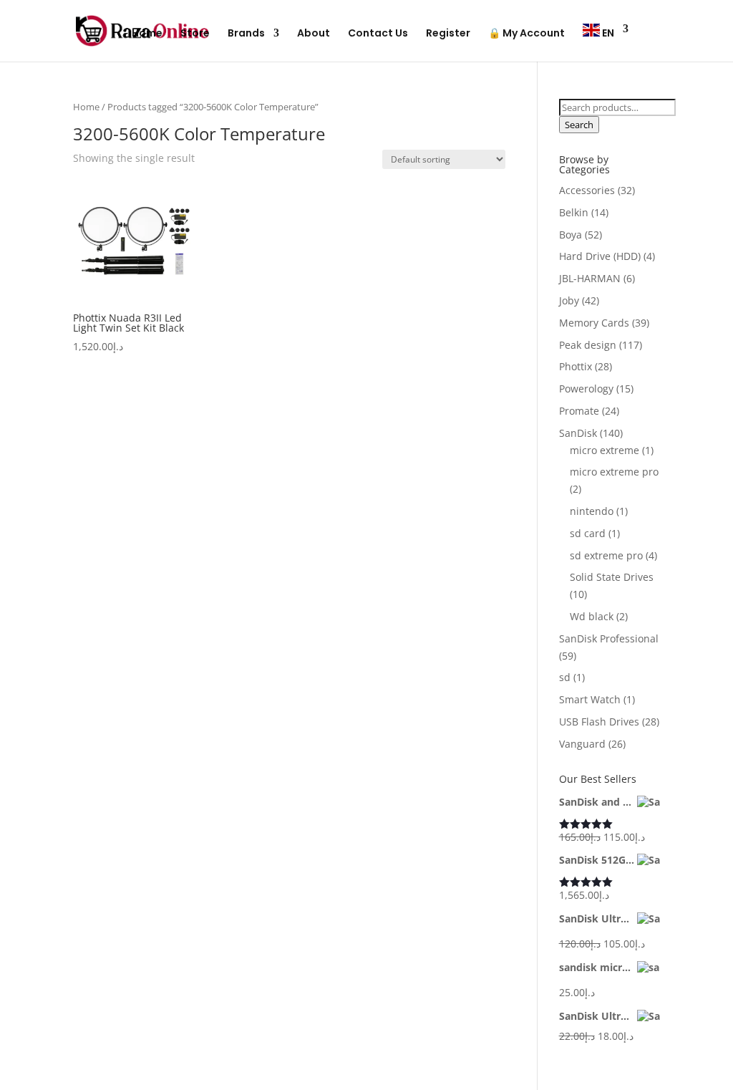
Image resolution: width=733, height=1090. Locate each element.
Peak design (587, 345)
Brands (246, 34)
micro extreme (604, 450)
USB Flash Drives (599, 721)
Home (147, 34)
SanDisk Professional (609, 638)
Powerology (586, 388)
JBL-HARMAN (590, 278)
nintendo (591, 511)
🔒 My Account (526, 34)
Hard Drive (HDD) (600, 256)
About (313, 34)
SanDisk (578, 433)
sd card (588, 533)
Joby (569, 300)
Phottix (575, 366)
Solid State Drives (612, 577)
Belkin (573, 212)
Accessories (587, 190)
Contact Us (378, 34)
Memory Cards (594, 322)
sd (565, 677)
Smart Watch (590, 699)
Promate (579, 411)
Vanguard (582, 744)
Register (448, 34)
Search (579, 124)
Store (195, 34)
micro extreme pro (614, 471)
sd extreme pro (606, 555)
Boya (570, 234)
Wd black (591, 616)
